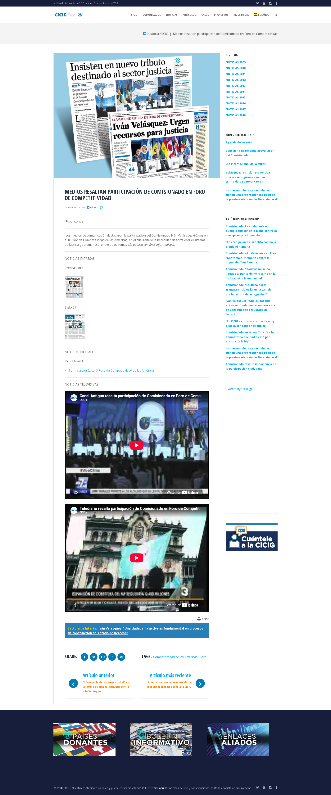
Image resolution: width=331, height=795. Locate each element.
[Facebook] (277, 3)
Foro (203, 657)
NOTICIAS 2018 (236, 115)
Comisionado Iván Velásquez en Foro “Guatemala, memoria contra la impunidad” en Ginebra (251, 257)
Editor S (94, 207)
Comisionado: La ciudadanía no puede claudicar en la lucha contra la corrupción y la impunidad (251, 230)
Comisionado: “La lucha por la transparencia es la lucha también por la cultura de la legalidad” (249, 289)
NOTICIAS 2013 (236, 86)
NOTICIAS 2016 (236, 103)
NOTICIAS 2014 (236, 91)
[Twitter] (257, 3)
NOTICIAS (171, 14)
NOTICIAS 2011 (236, 74)
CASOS (205, 14)
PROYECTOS (221, 14)
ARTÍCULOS (189, 14)
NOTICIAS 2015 (236, 97)
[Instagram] (270, 3)
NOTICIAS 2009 (236, 62)
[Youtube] (264, 3)
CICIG (134, 14)
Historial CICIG (157, 34)
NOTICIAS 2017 (236, 109)
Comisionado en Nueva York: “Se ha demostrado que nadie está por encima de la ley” (250, 337)
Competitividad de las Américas (175, 657)
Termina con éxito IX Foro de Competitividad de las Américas (112, 370)
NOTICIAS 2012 (236, 80)
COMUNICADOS (152, 14)
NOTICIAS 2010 (236, 68)
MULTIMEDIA (241, 14)
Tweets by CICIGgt (239, 389)
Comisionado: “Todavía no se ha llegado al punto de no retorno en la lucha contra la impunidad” (251, 273)
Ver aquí (159, 788)
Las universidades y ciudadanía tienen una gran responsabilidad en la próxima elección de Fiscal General (251, 352)
